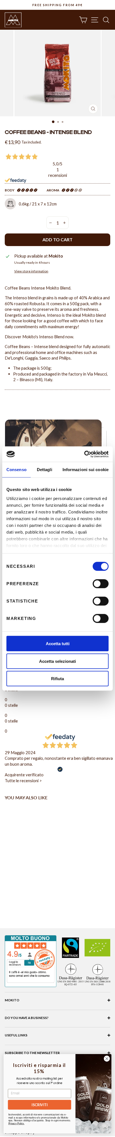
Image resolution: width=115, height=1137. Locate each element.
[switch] (101, 583)
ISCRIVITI (40, 1105)
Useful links (16, 1035)
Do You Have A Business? (27, 1018)
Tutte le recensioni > (23, 780)
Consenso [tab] (16, 469)
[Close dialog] (107, 1058)
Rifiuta (57, 678)
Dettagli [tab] (44, 469)
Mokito (12, 1000)
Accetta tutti (58, 643)
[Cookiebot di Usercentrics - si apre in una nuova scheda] (84, 454)
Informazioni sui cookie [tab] (86, 469)
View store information (31, 271)
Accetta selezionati (57, 661)
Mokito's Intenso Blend (43, 336)
